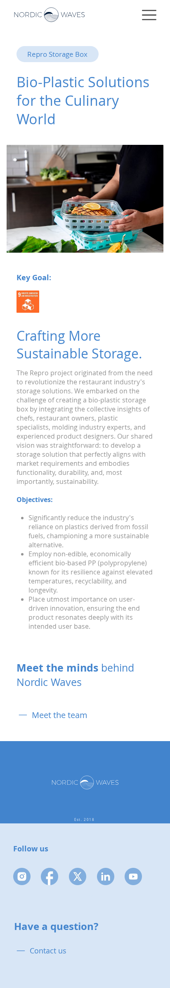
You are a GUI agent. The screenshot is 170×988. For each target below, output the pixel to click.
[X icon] (77, 876)
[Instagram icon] (22, 876)
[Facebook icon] (49, 876)
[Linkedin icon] (105, 876)
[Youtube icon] (133, 876)
